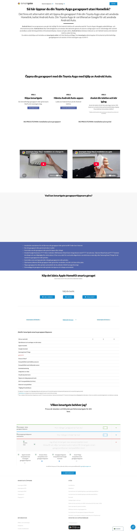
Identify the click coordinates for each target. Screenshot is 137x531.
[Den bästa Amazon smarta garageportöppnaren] (33, 311)
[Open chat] (133, 527)
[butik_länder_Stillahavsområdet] (89, 300)
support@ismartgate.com (85, 466)
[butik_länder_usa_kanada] (47, 300)
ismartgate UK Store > (103, 319)
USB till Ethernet (22, 393)
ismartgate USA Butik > (33, 319)
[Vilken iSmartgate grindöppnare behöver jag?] (107, 403)
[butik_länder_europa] (68, 300)
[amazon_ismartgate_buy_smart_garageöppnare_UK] (103, 311)
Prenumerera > (73, 522)
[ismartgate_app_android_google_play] (74, 527)
